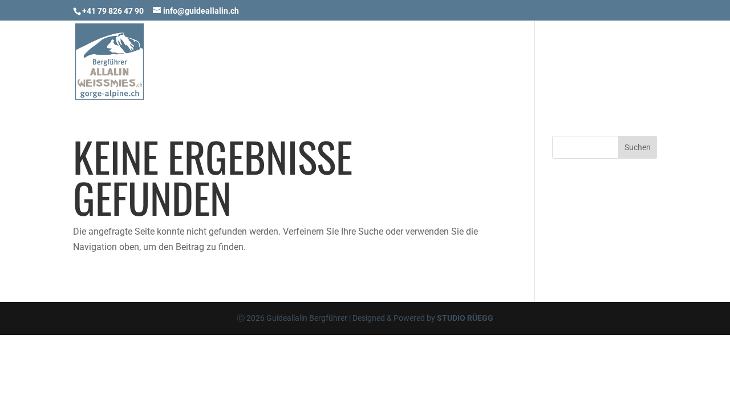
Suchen (637, 147)
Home (335, 65)
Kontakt (634, 65)
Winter (443, 65)
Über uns (570, 65)
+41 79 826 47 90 (113, 10)
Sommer (386, 65)
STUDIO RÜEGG (465, 318)
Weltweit (503, 65)
